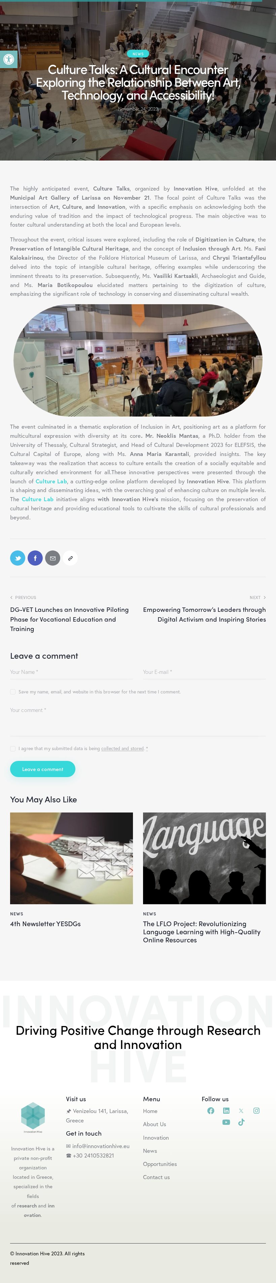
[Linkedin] (226, 1110)
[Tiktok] (241, 1122)
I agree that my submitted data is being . (83, 748)
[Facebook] (210, 1110)
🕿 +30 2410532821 (90, 1155)
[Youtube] (226, 1122)
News (138, 53)
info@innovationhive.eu (100, 1146)
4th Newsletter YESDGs (45, 923)
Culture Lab (38, 499)
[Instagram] (256, 1110)
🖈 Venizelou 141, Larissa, (97, 1111)
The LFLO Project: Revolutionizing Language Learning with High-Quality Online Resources (202, 931)
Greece (75, 1120)
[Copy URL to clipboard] (70, 558)
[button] (9, 59)
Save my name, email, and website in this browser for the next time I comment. (100, 691)
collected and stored (122, 748)
